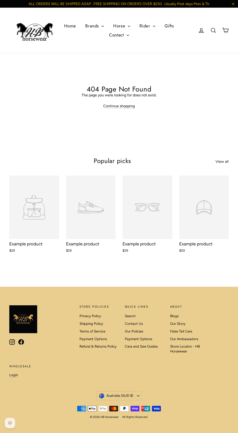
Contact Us (134, 324)
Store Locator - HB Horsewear (185, 348)
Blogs (174, 316)
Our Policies (134, 331)
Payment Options (93, 339)
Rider (145, 26)
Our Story (177, 324)
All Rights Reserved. (135, 417)
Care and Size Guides (141, 346)
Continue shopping (119, 106)
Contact (117, 35)
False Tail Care (181, 331)
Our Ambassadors (184, 339)
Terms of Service (92, 331)
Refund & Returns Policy (98, 346)
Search (130, 316)
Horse (120, 26)
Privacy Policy (90, 316)
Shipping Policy (91, 324)
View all (222, 161)
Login (13, 375)
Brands (92, 26)
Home (70, 26)
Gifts (169, 26)
